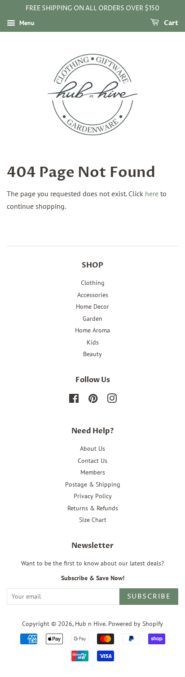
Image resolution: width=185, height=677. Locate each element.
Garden (92, 319)
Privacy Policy (93, 496)
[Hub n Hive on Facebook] (74, 400)
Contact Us (92, 461)
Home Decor (92, 306)
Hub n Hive (90, 624)
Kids (93, 342)
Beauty (92, 354)
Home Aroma (92, 330)
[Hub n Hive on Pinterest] (93, 400)
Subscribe (149, 596)
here (152, 193)
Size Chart (92, 520)
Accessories (92, 295)
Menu (26, 23)
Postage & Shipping (92, 484)
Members (92, 472)
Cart (170, 23)
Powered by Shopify (135, 624)
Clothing (93, 283)
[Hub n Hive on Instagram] (112, 400)
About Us (92, 448)
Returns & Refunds (92, 508)
